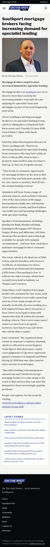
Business (6, 517)
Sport (4, 521)
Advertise (6, 530)
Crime (4, 508)
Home (5, 499)
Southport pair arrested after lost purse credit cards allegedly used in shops (24, 444)
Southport (31, 91)
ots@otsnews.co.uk (37, 544)
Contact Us (7, 526)
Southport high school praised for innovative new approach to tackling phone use (23, 452)
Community (7, 512)
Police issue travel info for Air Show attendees (24, 438)
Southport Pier (8, 503)
